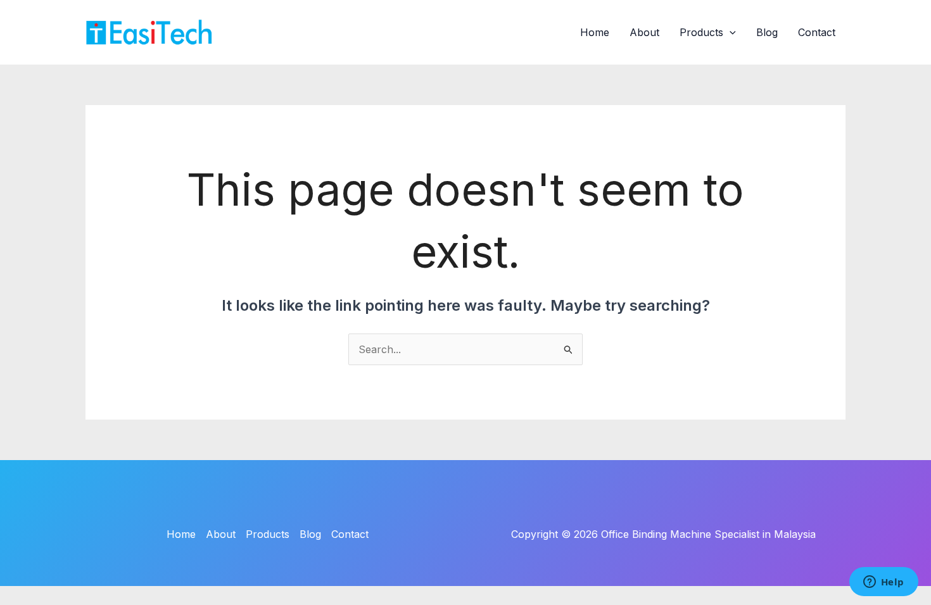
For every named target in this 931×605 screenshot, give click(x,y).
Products (701, 32)
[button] (729, 32)
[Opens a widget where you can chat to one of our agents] (883, 583)
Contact (816, 32)
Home (594, 32)
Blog (767, 32)
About (644, 32)
